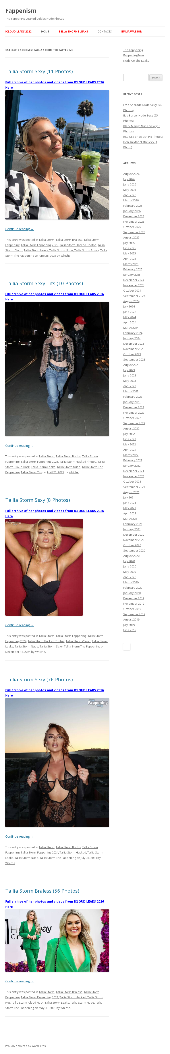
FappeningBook (133, 55)
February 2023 (132, 397)
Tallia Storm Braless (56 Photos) (42, 890)
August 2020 (131, 556)
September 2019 (134, 614)
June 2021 (129, 503)
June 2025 (129, 248)
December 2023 (133, 344)
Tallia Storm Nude (61, 250)
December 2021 (133, 471)
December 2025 (133, 216)
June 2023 (129, 375)
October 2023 (132, 354)
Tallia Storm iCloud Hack (27, 1002)
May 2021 (129, 508)
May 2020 (129, 572)
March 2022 (131, 455)
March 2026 (131, 200)
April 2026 (129, 195)
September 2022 (134, 423)
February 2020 (132, 588)
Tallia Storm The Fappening (82, 646)
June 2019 (129, 630)
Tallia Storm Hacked (73, 852)
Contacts (105, 31)
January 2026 (132, 211)
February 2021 (132, 524)
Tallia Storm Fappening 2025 (39, 245)
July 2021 (129, 497)
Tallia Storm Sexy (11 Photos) (39, 71)
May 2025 (129, 253)
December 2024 (133, 280)
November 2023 (133, 349)
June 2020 (129, 566)
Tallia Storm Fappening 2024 (39, 852)
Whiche (66, 256)
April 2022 (129, 450)
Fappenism (21, 11)
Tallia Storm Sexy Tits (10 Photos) (44, 283)
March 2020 (131, 582)
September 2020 (134, 550)
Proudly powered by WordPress (25, 1046)
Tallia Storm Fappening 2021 (39, 997)
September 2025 (134, 232)
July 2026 (129, 179)
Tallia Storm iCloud (78, 641)
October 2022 (132, 418)
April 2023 (129, 386)
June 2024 (129, 312)
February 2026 (132, 206)
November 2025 (133, 221)
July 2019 (129, 625)
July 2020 (129, 561)
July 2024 (129, 306)
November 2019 (133, 603)
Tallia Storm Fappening (71, 636)
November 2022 (133, 412)
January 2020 (132, 593)
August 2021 (131, 492)
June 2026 (129, 184)
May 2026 (129, 190)
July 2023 (129, 370)
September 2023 (134, 359)
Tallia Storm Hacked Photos (78, 245)
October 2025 (132, 227)
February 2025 (132, 269)
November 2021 (133, 476)
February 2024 (132, 333)
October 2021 (132, 481)
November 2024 (133, 285)
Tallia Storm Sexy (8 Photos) (37, 499)
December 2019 (133, 598)
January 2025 (132, 275)
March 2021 (131, 519)
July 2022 (129, 434)
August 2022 (131, 428)
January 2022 (132, 466)
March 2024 (131, 328)
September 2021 (134, 487)
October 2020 (132, 545)
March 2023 (131, 391)
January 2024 (132, 338)
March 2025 (131, 264)
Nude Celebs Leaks (136, 61)
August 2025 (131, 237)
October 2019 (132, 609)
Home (45, 31)
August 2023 (131, 365)
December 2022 (133, 407)
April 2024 (129, 322)
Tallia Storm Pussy (86, 250)
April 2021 (129, 513)
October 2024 (132, 290)
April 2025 (129, 259)
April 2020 (129, 577)
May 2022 (129, 444)
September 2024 (134, 296)
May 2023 (129, 381)
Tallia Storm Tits (31, 472)
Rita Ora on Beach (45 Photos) (143, 137)
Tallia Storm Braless (69, 240)
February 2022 (132, 460)
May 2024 (129, 317)
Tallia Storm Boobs (68, 456)
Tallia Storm (46, 240)
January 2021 (132, 529)
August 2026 (131, 174)
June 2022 (129, 439)
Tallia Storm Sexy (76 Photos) (39, 679)
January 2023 (132, 402)
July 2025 (129, 243)
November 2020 (133, 540)
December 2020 (133, 535)
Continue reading (19, 229)
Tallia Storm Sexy (51, 646)
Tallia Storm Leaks (36, 250)
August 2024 (131, 301)
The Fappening (133, 50)
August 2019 (131, 619)
